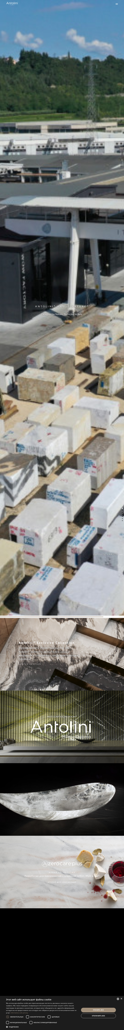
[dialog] (62, 1013)
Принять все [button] (98, 1010)
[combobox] (118, 999)
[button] (42, 1026)
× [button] (121, 999)
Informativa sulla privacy (19, 1013)
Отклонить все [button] (98, 1016)
